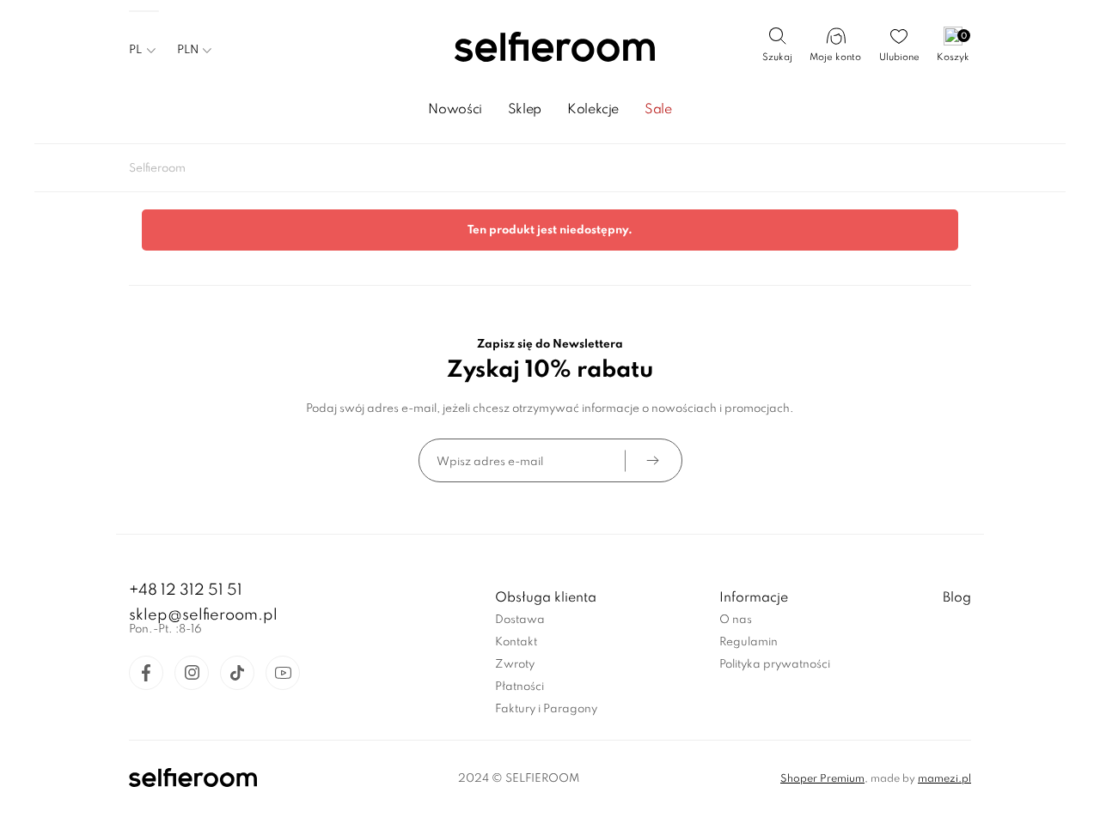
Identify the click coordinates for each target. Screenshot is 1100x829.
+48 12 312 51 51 (185, 590)
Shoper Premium (822, 779)
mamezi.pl (944, 779)
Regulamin (748, 642)
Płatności (519, 687)
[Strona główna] (550, 48)
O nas (735, 620)
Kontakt (516, 642)
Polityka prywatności (774, 664)
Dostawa (520, 620)
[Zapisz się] (653, 460)
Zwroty (515, 664)
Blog (957, 598)
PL (135, 50)
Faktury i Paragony (546, 709)
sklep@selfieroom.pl (203, 615)
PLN (188, 50)
